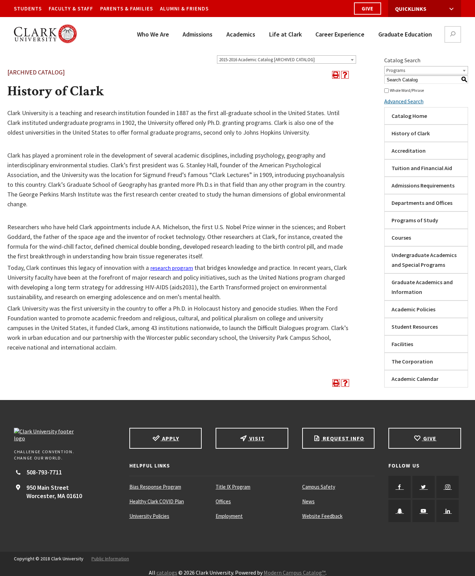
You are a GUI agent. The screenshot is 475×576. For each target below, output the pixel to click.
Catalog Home (409, 115)
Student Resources (415, 326)
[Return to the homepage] (64, 435)
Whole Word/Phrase (407, 90)
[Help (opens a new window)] (345, 75)
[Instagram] (447, 487)
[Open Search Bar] (452, 34)
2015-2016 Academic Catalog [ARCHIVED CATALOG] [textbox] (267, 60)
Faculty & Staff (71, 8)
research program (171, 267)
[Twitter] (423, 487)
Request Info (342, 438)
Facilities (402, 344)
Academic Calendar (415, 378)
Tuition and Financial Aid (422, 168)
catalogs (166, 572)
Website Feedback (322, 516)
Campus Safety (318, 486)
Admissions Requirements (423, 185)
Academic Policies (413, 309)
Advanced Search (404, 101)
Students (28, 8)
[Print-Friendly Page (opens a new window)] (336, 75)
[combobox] (286, 59)
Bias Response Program (155, 486)
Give (367, 8)
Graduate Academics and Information (422, 287)
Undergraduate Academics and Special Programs (424, 259)
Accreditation (409, 150)
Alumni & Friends (184, 8)
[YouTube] (423, 511)
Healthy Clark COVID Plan (156, 501)
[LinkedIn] (447, 511)
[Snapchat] (399, 511)
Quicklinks (410, 8)
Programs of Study (415, 220)
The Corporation (412, 361)
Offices (223, 501)
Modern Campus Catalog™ (294, 572)
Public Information (110, 558)
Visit (256, 438)
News (308, 501)
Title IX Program (233, 486)
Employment (229, 516)
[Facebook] (399, 487)
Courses (401, 237)
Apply (170, 438)
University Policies (149, 516)
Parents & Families (126, 8)
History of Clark (411, 133)
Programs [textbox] (395, 70)
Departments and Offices (422, 202)
